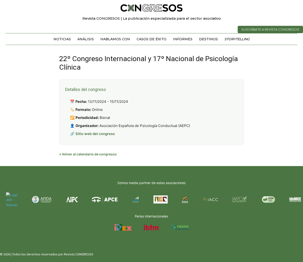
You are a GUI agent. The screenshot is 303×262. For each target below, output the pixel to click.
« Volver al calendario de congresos (88, 154)
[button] (291, 5)
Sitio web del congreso (95, 133)
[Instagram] (285, 253)
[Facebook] (276, 253)
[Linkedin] (293, 253)
